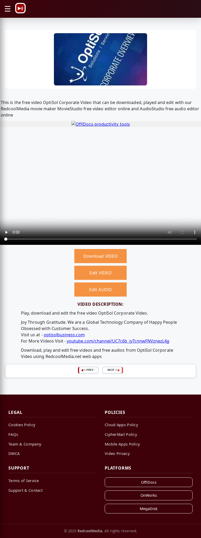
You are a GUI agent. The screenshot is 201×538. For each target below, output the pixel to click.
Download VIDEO (100, 256)
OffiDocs (149, 482)
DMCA (14, 453)
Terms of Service (23, 480)
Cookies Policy (21, 424)
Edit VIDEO (100, 272)
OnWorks (149, 495)
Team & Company (24, 444)
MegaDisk (149, 508)
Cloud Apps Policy (121, 424)
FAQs (13, 434)
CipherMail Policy (121, 434)
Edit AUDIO (100, 289)
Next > (112, 370)
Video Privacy (117, 453)
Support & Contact (25, 490)
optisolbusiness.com (64, 335)
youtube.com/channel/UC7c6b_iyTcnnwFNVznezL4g (118, 341)
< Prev (88, 370)
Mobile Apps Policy (122, 444)
